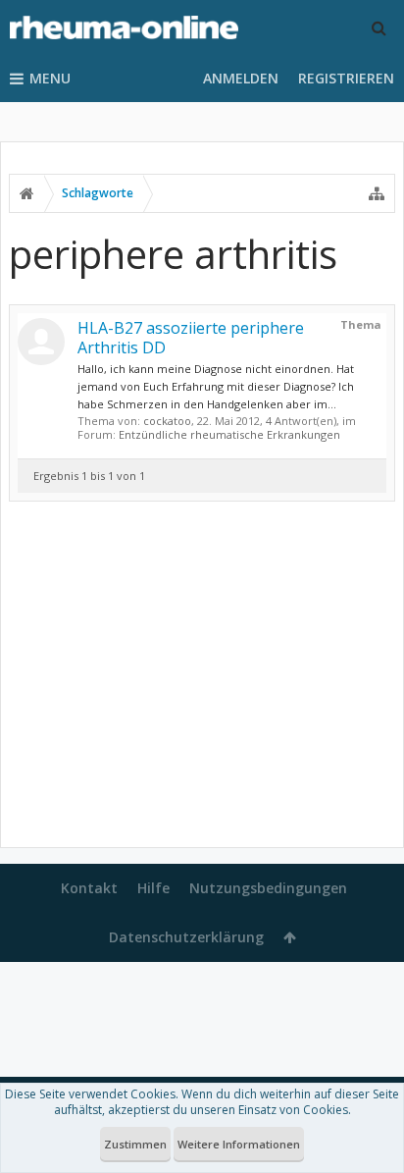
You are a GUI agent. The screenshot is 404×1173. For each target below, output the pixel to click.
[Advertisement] (202, 678)
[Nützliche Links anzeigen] (376, 193)
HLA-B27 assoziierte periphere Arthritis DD (190, 337)
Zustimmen (135, 1144)
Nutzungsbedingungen (268, 888)
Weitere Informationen (238, 1144)
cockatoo (167, 420)
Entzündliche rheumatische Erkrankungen (229, 434)
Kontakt (89, 888)
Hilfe (153, 888)
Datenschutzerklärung (186, 937)
